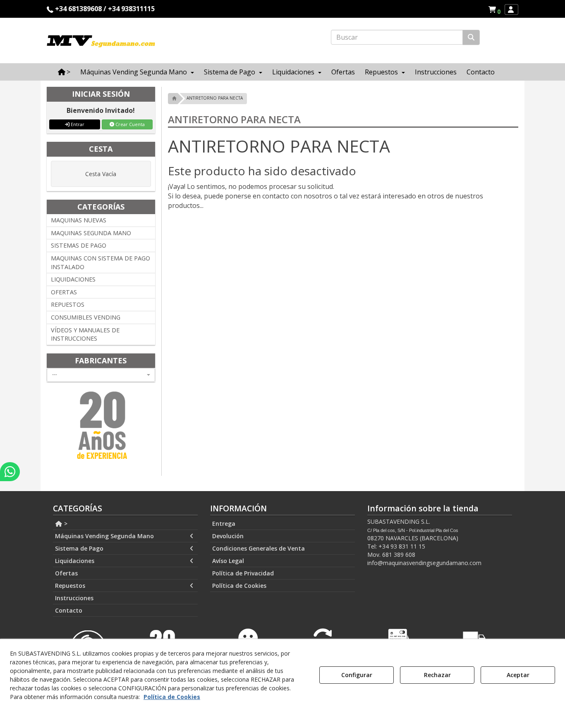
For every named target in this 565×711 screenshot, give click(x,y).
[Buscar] (471, 37)
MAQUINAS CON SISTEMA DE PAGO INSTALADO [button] (100, 262)
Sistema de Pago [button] (79, 548)
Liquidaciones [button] (74, 561)
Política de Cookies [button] (239, 585)
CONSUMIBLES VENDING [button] (85, 317)
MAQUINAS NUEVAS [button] (78, 220)
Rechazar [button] (437, 675)
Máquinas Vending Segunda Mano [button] (104, 536)
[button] (495, 9)
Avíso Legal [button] (228, 561)
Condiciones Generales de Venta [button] (258, 548)
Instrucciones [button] (74, 598)
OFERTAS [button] (64, 292)
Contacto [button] (68, 610)
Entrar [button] (76, 124)
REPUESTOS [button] (67, 304)
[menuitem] (494, 9)
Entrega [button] (223, 523)
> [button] (64, 523)
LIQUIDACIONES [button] (73, 279)
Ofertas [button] (66, 573)
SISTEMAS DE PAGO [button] (78, 245)
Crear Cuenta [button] (129, 124)
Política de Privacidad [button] (243, 573)
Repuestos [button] (70, 585)
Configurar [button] (356, 675)
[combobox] (101, 375)
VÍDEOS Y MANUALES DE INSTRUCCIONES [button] (85, 334)
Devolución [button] (228, 536)
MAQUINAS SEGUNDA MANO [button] (91, 233)
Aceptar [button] (518, 675)
